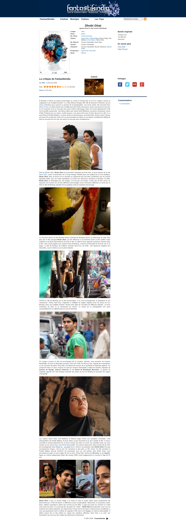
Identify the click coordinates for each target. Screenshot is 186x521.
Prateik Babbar (94, 38)
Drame (83, 34)
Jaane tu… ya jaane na (64, 447)
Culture (85, 19)
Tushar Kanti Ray (86, 36)
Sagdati (107, 453)
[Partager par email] (134, 84)
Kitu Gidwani (91, 40)
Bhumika (96, 453)
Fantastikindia (47, 19)
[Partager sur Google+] (142, 84)
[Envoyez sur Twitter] (127, 84)
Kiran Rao (92, 50)
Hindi (82, 31)
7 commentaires (124, 104)
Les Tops (99, 19)
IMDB (123, 47)
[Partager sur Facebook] (120, 84)
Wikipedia (125, 49)
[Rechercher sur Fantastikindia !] (145, 19)
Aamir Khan (85, 38)
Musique (74, 19)
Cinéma (64, 19)
